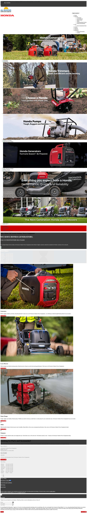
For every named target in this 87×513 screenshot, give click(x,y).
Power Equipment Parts (81, 25)
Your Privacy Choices (5, 480)
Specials (76, 28)
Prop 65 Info (3, 487)
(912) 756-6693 (7, 2)
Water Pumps (79, 19)
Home (75, 15)
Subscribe (3, 459)
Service (75, 26)
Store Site (5, 3)
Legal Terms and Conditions (6, 482)
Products (76, 16)
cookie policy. (52, 491)
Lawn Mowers (80, 18)
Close (2, 511)
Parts (75, 24)
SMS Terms (3, 484)
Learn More (3, 315)
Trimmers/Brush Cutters (81, 22)
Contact (78, 32)
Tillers (78, 21)
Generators (79, 17)
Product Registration (81, 23)
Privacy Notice (3, 478)
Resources (76, 30)
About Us (76, 29)
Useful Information (81, 31)
